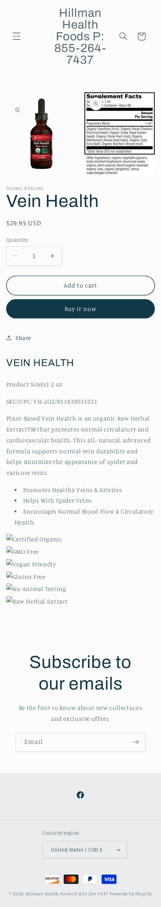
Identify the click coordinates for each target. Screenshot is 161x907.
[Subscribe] (136, 742)
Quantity (17, 240)
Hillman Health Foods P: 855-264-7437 (66, 893)
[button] (16, 36)
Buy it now (80, 309)
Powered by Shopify (130, 893)
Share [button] (23, 337)
